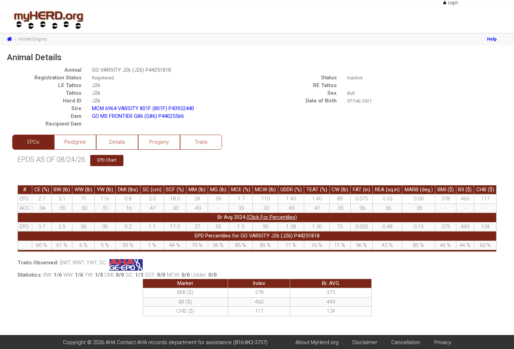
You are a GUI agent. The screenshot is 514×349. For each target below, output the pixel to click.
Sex (332, 93)
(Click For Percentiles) (272, 217)
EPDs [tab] (33, 142)
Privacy (442, 342)
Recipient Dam (63, 124)
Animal (72, 70)
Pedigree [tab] (75, 142)
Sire (76, 108)
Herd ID (72, 101)
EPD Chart (106, 160)
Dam (76, 116)
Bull (351, 93)
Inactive (355, 77)
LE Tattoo (69, 85)
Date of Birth (321, 101)
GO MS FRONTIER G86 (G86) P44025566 (138, 116)
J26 (96, 85)
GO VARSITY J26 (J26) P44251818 (131, 70)
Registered (103, 77)
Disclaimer (364, 342)
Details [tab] (117, 142)
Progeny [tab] (159, 142)
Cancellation (405, 342)
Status (329, 77)
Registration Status (57, 77)
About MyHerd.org (316, 342)
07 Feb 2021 (359, 101)
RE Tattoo (325, 85)
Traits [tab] (201, 142)
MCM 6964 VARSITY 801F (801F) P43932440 (143, 108)
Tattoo (73, 93)
